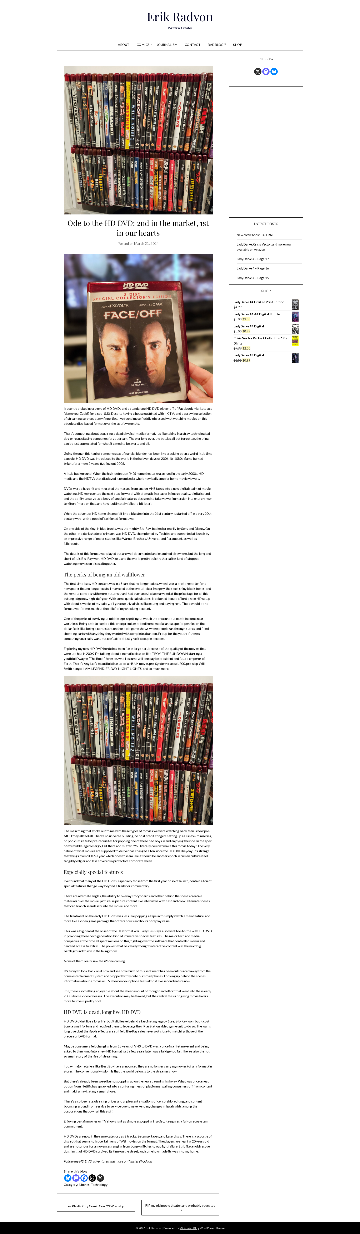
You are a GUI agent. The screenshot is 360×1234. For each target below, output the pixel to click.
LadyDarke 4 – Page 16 (253, 268)
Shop (237, 44)
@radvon (145, 1161)
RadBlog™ (217, 44)
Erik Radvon (180, 16)
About (123, 44)
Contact (193, 44)
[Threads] (92, 1178)
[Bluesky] (67, 1178)
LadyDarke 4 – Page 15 (253, 278)
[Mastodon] (76, 1178)
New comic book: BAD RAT (255, 235)
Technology (99, 1184)
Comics (143, 44)
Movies (84, 1184)
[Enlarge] (207, 259)
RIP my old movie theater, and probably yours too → (180, 1207)
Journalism (167, 44)
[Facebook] (84, 1178)
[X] (100, 1178)
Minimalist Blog (189, 1228)
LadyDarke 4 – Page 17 (253, 259)
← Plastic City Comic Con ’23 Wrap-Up (96, 1206)
